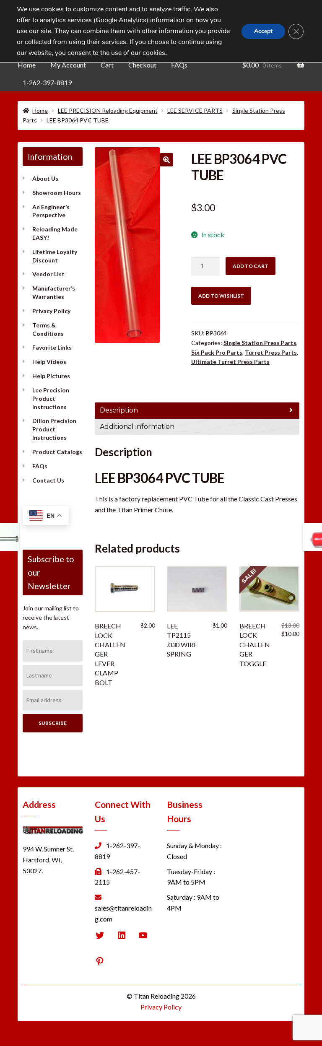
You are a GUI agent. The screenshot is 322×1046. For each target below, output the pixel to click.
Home (27, 65)
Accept (263, 31)
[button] (166, 159)
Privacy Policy (51, 310)
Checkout (142, 65)
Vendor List (48, 274)
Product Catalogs (57, 451)
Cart (107, 65)
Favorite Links (52, 347)
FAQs (179, 65)
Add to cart (250, 266)
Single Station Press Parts (259, 342)
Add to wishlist (221, 296)
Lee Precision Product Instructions (50, 398)
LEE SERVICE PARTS (195, 110)
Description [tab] (119, 410)
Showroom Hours (56, 192)
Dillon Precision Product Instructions (54, 429)
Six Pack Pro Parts (216, 352)
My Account (68, 65)
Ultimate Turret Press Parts (230, 361)
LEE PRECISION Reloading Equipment (108, 110)
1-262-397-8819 (47, 82)
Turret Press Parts (271, 352)
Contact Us (48, 480)
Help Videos (49, 361)
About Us (45, 178)
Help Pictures (51, 375)
